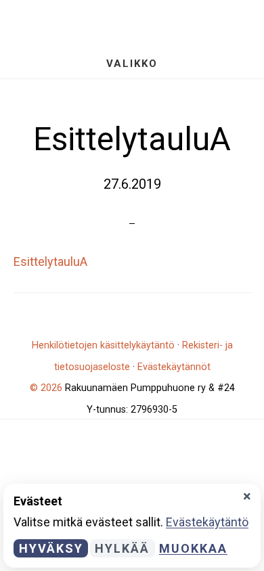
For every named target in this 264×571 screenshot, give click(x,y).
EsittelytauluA (50, 261)
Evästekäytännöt (174, 367)
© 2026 (46, 388)
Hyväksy (51, 548)
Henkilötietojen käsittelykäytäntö (103, 345)
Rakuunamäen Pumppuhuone (132, 24)
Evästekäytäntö (207, 522)
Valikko (132, 64)
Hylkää (122, 548)
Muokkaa (193, 548)
